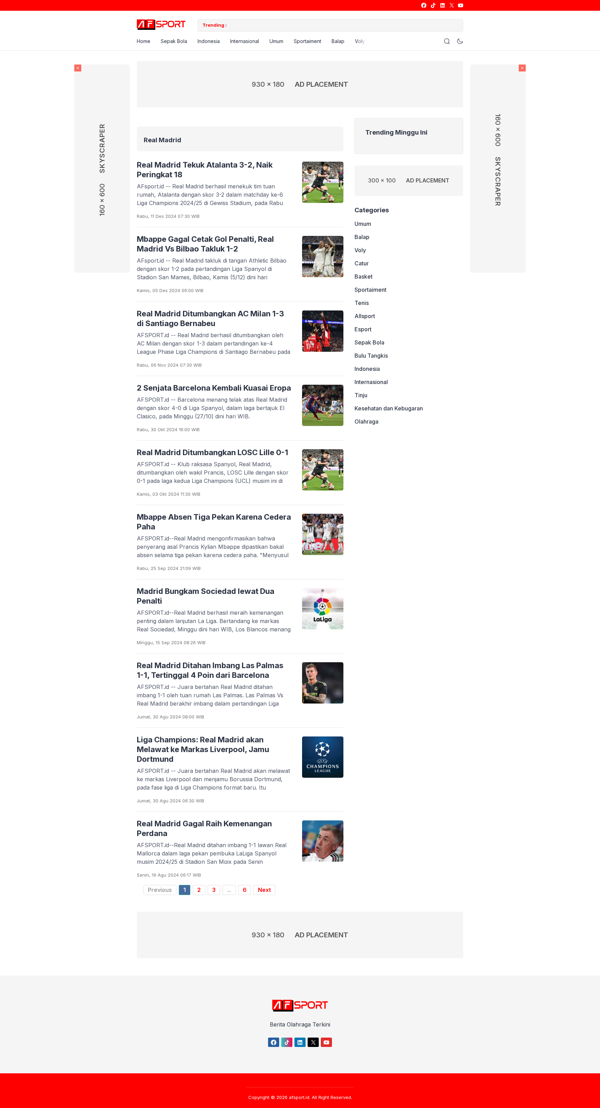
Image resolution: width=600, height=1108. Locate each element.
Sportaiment (307, 41)
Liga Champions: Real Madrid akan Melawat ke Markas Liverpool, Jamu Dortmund (203, 749)
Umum (276, 41)
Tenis (362, 302)
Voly (360, 41)
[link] (423, 5)
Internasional (244, 41)
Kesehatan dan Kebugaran (389, 408)
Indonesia (209, 41)
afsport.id (299, 1097)
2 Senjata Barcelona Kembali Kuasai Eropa (214, 387)
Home (143, 41)
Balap (338, 41)
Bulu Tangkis (371, 355)
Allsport (365, 316)
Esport (363, 329)
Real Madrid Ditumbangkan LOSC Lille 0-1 (212, 452)
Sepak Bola (174, 41)
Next (264, 889)
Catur (362, 263)
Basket (364, 276)
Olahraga (366, 421)
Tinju (361, 395)
